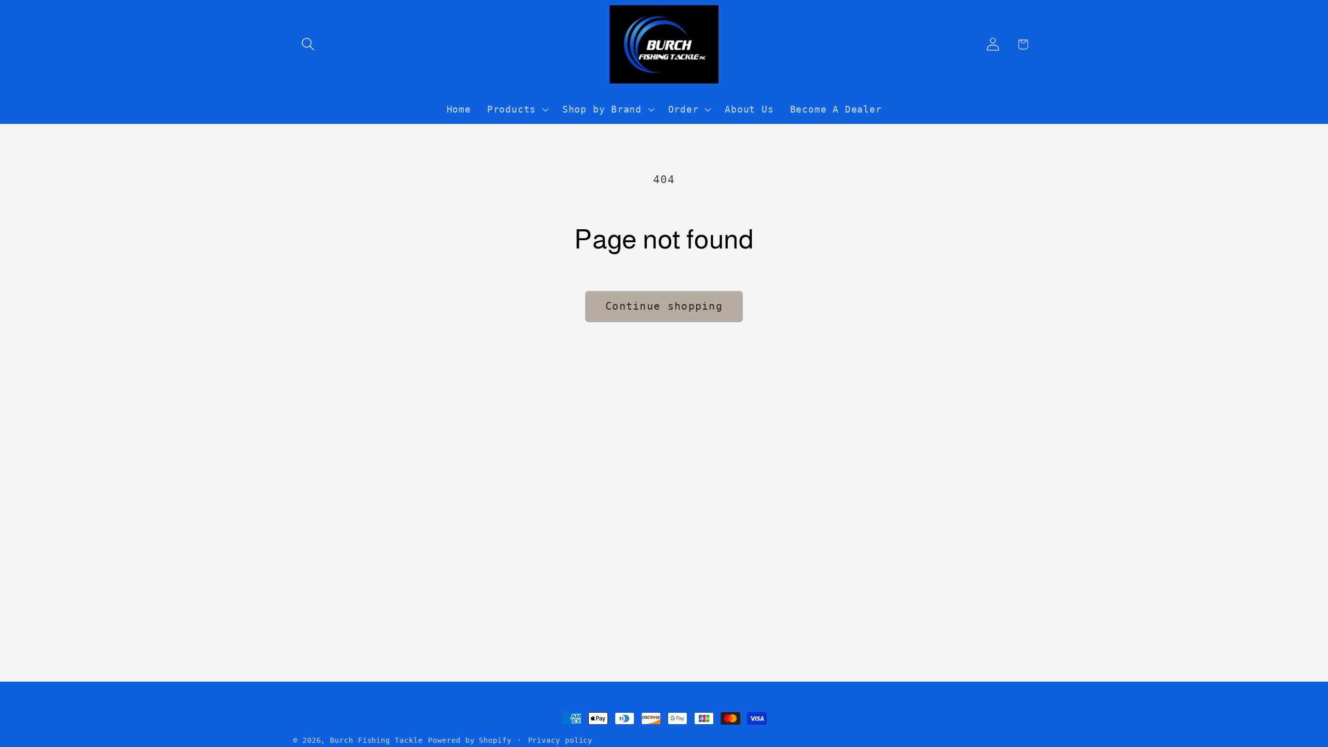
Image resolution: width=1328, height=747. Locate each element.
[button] (308, 44)
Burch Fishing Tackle (376, 740)
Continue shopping (664, 306)
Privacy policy (560, 740)
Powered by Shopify (469, 740)
